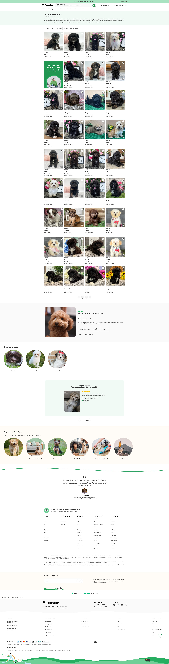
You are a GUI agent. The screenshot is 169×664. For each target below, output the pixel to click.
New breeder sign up (85, 624)
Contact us (119, 621)
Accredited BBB (30, 650)
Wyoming (46, 540)
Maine (95, 527)
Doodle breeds (13, 459)
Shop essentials (10, 630)
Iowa (78, 524)
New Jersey (96, 538)
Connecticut (96, 519)
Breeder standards (85, 626)
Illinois (78, 519)
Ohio (78, 543)
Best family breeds (79, 459)
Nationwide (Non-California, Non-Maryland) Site (59, 650)
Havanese (13, 371)
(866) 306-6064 (101, 604)
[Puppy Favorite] (62, 33)
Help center (119, 624)
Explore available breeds (12, 625)
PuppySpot (4, 597)
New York (96, 540)
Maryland (96, 530)
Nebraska (79, 538)
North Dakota (80, 540)
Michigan (79, 530)
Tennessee (113, 543)
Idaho (45, 524)
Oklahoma (63, 524)
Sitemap (24, 650)
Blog (153, 632)
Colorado (46, 521)
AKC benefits (48, 626)
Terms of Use (10, 650)
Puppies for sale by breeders (12, 597)
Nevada (45, 530)
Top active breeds (124, 459)
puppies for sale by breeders (70, 511)
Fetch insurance (48, 629)
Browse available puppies (48, 9)
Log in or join (48, 621)
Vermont (96, 548)
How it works (68, 9)
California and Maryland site (42, 650)
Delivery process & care (79, 9)
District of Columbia (98, 524)
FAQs (118, 626)
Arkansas (113, 521)
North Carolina (114, 538)
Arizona (62, 519)
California (46, 519)
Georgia (112, 527)
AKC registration (48, 624)
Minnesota (79, 532)
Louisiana (113, 532)
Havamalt (57, 371)
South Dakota (80, 546)
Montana (46, 527)
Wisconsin (79, 548)
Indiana (78, 521)
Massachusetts (97, 532)
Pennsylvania (97, 543)
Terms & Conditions (121, 629)
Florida (112, 524)
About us (59, 9)
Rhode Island (97, 546)
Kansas (79, 527)
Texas (62, 527)
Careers (153, 635)
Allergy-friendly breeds (101, 459)
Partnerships (48, 632)
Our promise (154, 626)
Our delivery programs (157, 629)
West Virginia (114, 548)
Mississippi (113, 535)
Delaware (96, 521)
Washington (46, 538)
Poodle (36, 371)
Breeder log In (84, 621)
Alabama (113, 519)
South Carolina (114, 540)
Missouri (79, 535)
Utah (45, 535)
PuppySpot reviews (49, 635)
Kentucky (113, 530)
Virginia (112, 546)
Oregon (45, 532)
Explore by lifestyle (11, 628)
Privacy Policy (18, 650)
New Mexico (63, 521)
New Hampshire (97, 535)
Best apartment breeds (35, 459)
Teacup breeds (57, 459)
